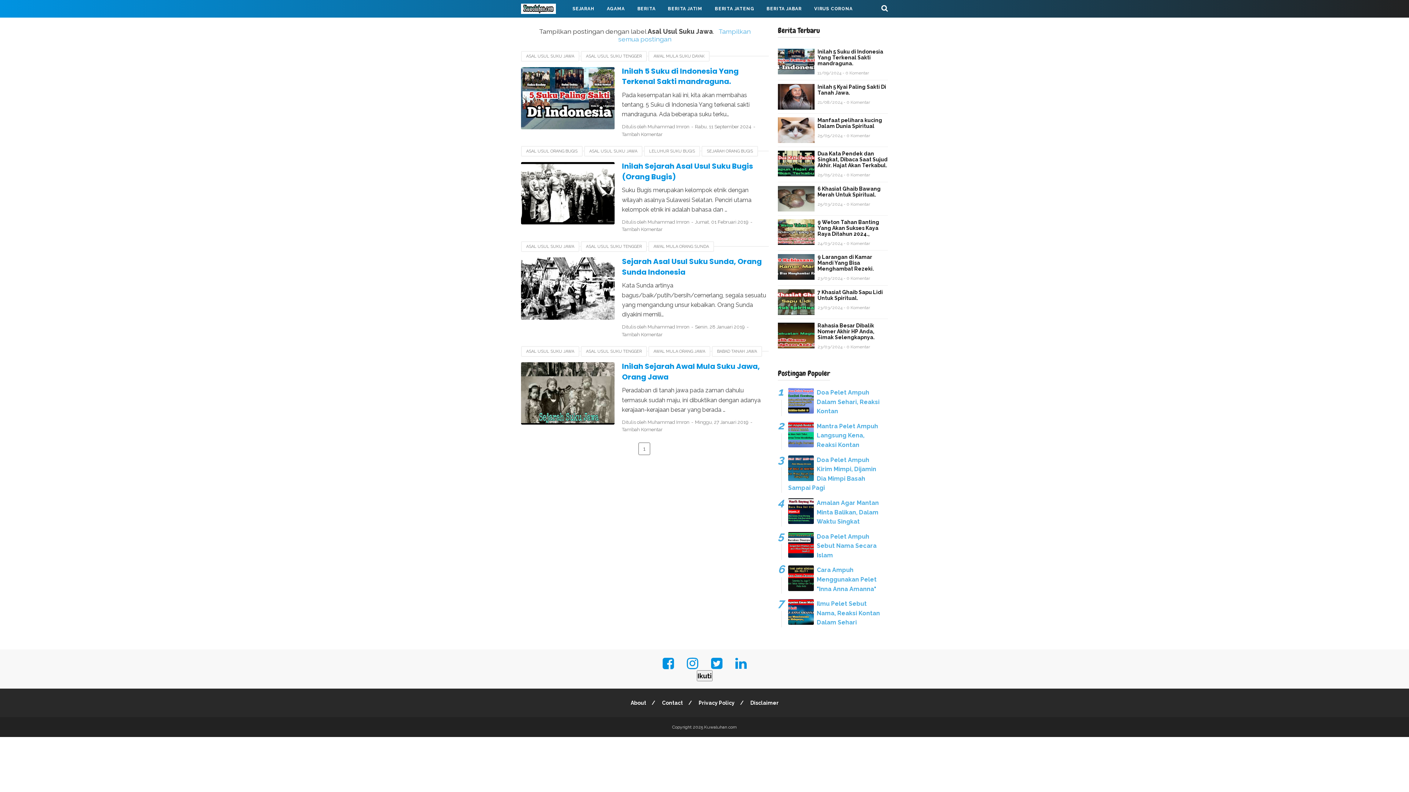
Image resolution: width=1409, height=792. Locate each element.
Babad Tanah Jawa (737, 351)
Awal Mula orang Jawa (679, 351)
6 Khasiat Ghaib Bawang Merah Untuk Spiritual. (849, 192)
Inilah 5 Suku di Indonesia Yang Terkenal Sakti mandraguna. (680, 76)
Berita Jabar (784, 8)
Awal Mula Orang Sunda (681, 246)
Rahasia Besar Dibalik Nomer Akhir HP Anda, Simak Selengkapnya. (846, 331)
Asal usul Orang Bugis (552, 151)
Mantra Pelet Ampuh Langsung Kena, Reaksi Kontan (847, 435)
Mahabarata (544, 26)
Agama (616, 8)
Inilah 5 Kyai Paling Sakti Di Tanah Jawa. (852, 90)
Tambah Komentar (642, 134)
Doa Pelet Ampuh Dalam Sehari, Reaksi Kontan (848, 402)
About (638, 703)
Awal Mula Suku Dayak (678, 56)
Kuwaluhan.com (720, 727)
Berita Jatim (685, 8)
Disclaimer (764, 703)
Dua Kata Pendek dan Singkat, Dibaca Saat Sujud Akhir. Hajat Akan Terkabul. (853, 159)
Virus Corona (833, 8)
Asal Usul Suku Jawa (550, 56)
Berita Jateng (734, 8)
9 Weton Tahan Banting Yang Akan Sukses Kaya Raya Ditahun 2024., (848, 228)
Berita (646, 8)
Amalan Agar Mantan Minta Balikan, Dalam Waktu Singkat (848, 512)
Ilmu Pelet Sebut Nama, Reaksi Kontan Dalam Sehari (848, 613)
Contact (672, 703)
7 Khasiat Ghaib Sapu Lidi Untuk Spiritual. (850, 295)
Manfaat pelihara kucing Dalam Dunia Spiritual (850, 123)
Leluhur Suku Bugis (672, 151)
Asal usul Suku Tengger (614, 56)
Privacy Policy (717, 703)
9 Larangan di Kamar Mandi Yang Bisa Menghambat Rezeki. (846, 263)
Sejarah (583, 8)
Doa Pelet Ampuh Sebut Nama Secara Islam (847, 546)
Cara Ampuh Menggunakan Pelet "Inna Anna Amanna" (847, 579)
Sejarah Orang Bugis (730, 151)
